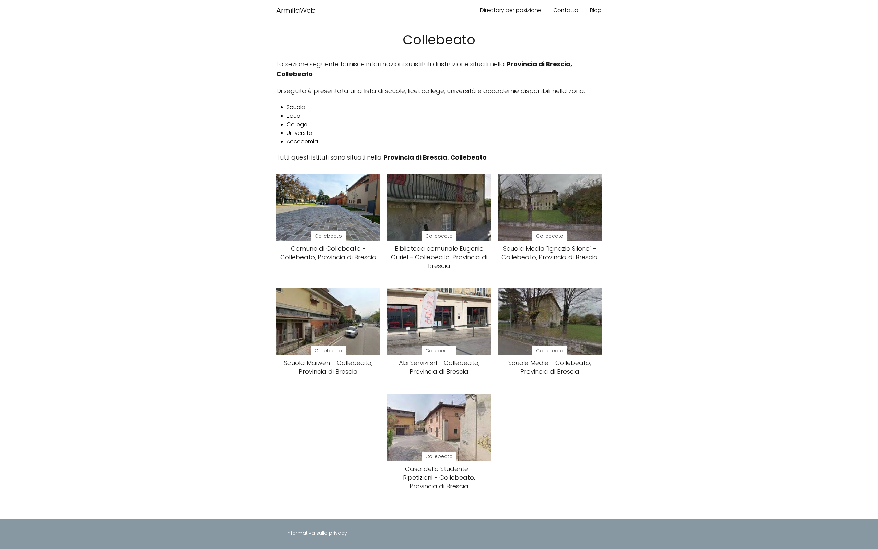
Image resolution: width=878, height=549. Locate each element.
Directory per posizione (511, 10)
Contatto (565, 10)
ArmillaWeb (296, 10)
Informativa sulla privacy (317, 532)
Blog (596, 10)
